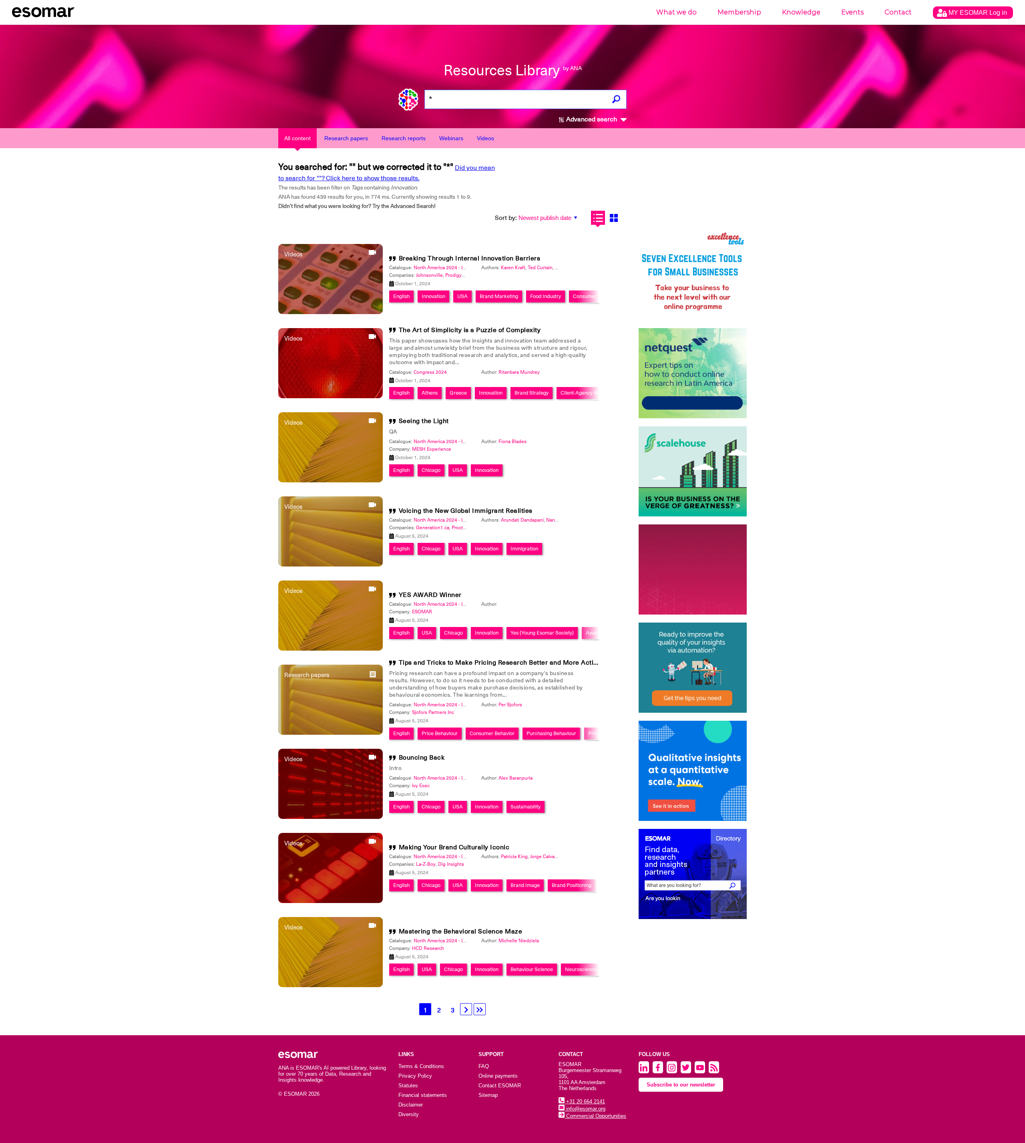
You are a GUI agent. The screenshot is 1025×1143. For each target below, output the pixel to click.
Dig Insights (451, 864)
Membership (739, 12)
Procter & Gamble (471, 527)
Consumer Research (596, 296)
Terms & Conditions (421, 1066)
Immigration (524, 548)
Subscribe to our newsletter (681, 1085)
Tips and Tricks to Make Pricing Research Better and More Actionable (507, 663)
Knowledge (801, 12)
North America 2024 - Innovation (449, 267)
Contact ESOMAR (499, 1086)
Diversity (408, 1114)
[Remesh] (693, 771)
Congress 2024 (430, 372)
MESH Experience (431, 449)
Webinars (451, 138)
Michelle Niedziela (518, 940)
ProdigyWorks (460, 275)
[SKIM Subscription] (693, 668)
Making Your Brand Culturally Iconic (454, 847)
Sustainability (525, 806)
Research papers (346, 138)
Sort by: (506, 218)
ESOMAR (422, 612)
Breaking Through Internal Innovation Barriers (470, 258)
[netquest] (693, 373)
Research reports (404, 138)
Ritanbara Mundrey (519, 372)
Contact (898, 12)
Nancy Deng (559, 520)
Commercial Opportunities (595, 1116)
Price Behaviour (440, 733)
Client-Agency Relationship (591, 392)
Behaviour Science (531, 969)
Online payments (498, 1076)
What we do (676, 12)
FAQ (483, 1066)
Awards (594, 632)
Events (852, 12)
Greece (458, 392)
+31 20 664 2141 (585, 1102)
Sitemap (488, 1095)
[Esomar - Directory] (693, 874)
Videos (485, 138)
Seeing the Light (424, 421)
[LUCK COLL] (693, 471)
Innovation (433, 296)
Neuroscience (581, 969)
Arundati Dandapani (522, 520)
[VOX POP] (693, 569)
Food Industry (545, 296)
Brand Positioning (571, 885)
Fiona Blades (512, 441)
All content (297, 138)
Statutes (408, 1086)
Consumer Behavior (492, 733)
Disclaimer (410, 1105)
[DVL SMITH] (693, 275)
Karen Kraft (513, 267)
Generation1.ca (432, 527)
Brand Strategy (532, 392)
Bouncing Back (422, 758)
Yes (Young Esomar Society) (542, 632)
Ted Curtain (540, 267)
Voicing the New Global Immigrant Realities (466, 511)
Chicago (431, 470)
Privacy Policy (415, 1076)
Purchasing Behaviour (551, 733)
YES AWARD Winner (430, 595)
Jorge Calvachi (545, 856)
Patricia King (514, 856)
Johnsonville (429, 275)
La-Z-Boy (426, 864)
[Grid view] (614, 218)
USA (462, 296)
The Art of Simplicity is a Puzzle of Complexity (470, 330)
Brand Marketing (499, 296)
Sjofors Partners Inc (433, 712)
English (401, 296)
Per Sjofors (510, 705)
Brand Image (525, 885)
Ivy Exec (421, 785)
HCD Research (428, 948)
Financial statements (422, 1095)
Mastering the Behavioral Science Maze (461, 931)
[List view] (598, 218)
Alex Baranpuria (515, 778)
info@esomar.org (585, 1109)
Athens (430, 392)
